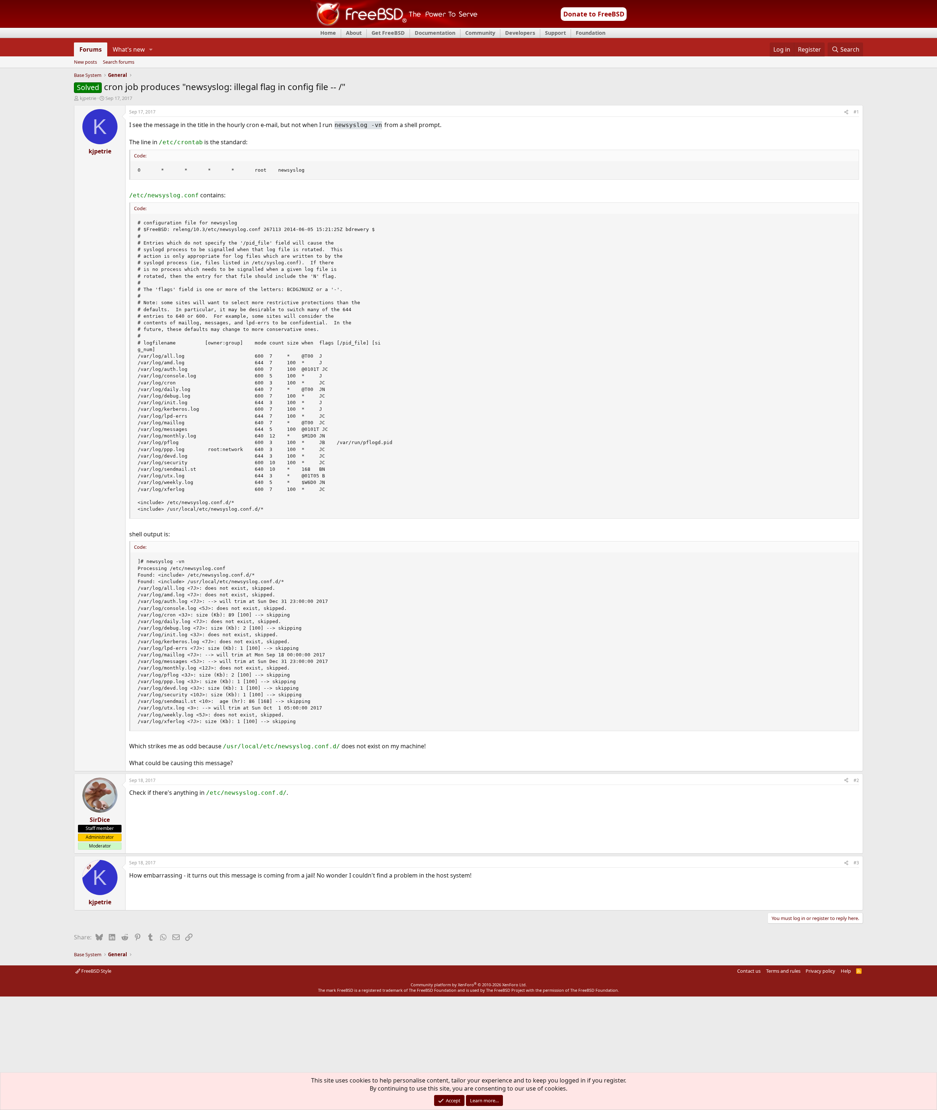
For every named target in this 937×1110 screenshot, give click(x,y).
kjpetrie (88, 98)
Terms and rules (783, 971)
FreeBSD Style (95, 971)
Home (328, 32)
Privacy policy (820, 971)
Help (846, 971)
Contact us (749, 971)
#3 (856, 863)
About (354, 32)
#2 (856, 780)
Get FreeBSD (388, 32)
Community (480, 32)
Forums (90, 49)
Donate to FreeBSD (593, 14)
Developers (520, 32)
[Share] (846, 112)
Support (555, 32)
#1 (856, 112)
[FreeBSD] (394, 25)
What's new (129, 49)
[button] (151, 49)
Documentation (435, 32)
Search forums (118, 62)
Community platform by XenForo (469, 984)
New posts (85, 62)
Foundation (590, 32)
